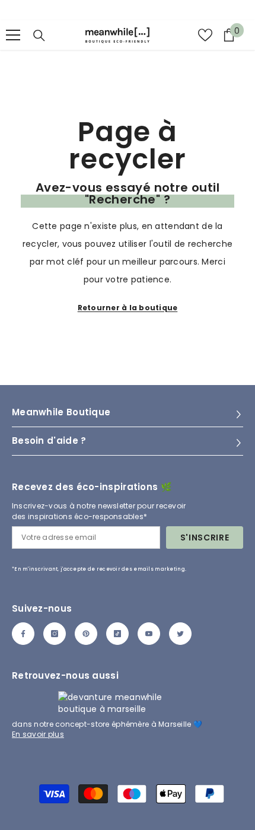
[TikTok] (117, 633)
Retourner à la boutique (128, 308)
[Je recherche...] (39, 35)
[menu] (13, 35)
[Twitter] (180, 633)
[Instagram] (54, 633)
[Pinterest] (86, 633)
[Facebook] (23, 633)
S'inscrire (205, 537)
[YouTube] (149, 633)
